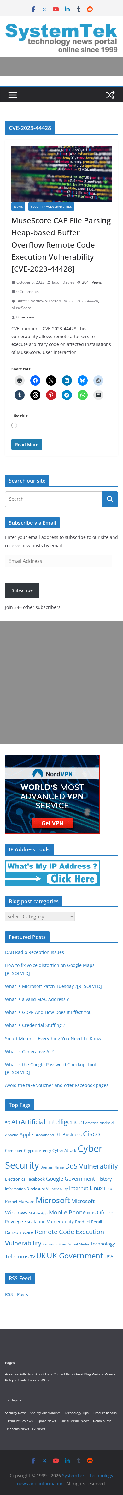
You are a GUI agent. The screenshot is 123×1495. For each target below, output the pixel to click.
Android (107, 1122)
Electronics (15, 1179)
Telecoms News (17, 1428)
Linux (96, 1188)
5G (7, 1123)
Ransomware (19, 1232)
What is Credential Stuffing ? (35, 1025)
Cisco (91, 1133)
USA (108, 1256)
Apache (11, 1134)
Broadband (44, 1135)
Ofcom (105, 1212)
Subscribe (22, 590)
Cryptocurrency (37, 1150)
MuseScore (21, 308)
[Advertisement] (61, 682)
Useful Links (27, 1380)
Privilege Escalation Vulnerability (39, 1222)
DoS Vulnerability (91, 1166)
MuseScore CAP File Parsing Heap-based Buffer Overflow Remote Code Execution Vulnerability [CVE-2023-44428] (61, 244)
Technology (102, 1243)
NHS (91, 1213)
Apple (26, 1134)
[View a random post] (110, 94)
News (18, 206)
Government (80, 1178)
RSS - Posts (16, 1294)
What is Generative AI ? (29, 1051)
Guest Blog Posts (87, 1374)
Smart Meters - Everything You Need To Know (53, 1038)
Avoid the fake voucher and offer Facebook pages (56, 1085)
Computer (14, 1150)
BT (58, 1134)
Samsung (50, 1244)
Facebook (35, 1179)
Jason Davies (63, 282)
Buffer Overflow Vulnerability (41, 301)
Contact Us (62, 1374)
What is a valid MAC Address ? (37, 999)
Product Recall (88, 1222)
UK (40, 1255)
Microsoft (53, 1200)
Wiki (43, 1380)
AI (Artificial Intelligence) (47, 1121)
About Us (42, 1374)
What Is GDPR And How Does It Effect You (48, 1012)
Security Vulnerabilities (51, 206)
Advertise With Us (18, 1374)
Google (54, 1178)
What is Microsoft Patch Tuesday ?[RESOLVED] (53, 986)
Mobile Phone (67, 1212)
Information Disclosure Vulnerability (36, 1188)
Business (72, 1134)
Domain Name (52, 1167)
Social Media (78, 1244)
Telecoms (17, 1256)
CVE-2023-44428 (83, 301)
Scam (63, 1244)
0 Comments (27, 291)
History (104, 1179)
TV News (38, 1428)
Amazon (91, 1123)
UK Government (75, 1255)
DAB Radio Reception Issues (34, 952)
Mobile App (38, 1213)
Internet (78, 1188)
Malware (26, 1201)
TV (32, 1257)
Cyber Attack (64, 1150)
